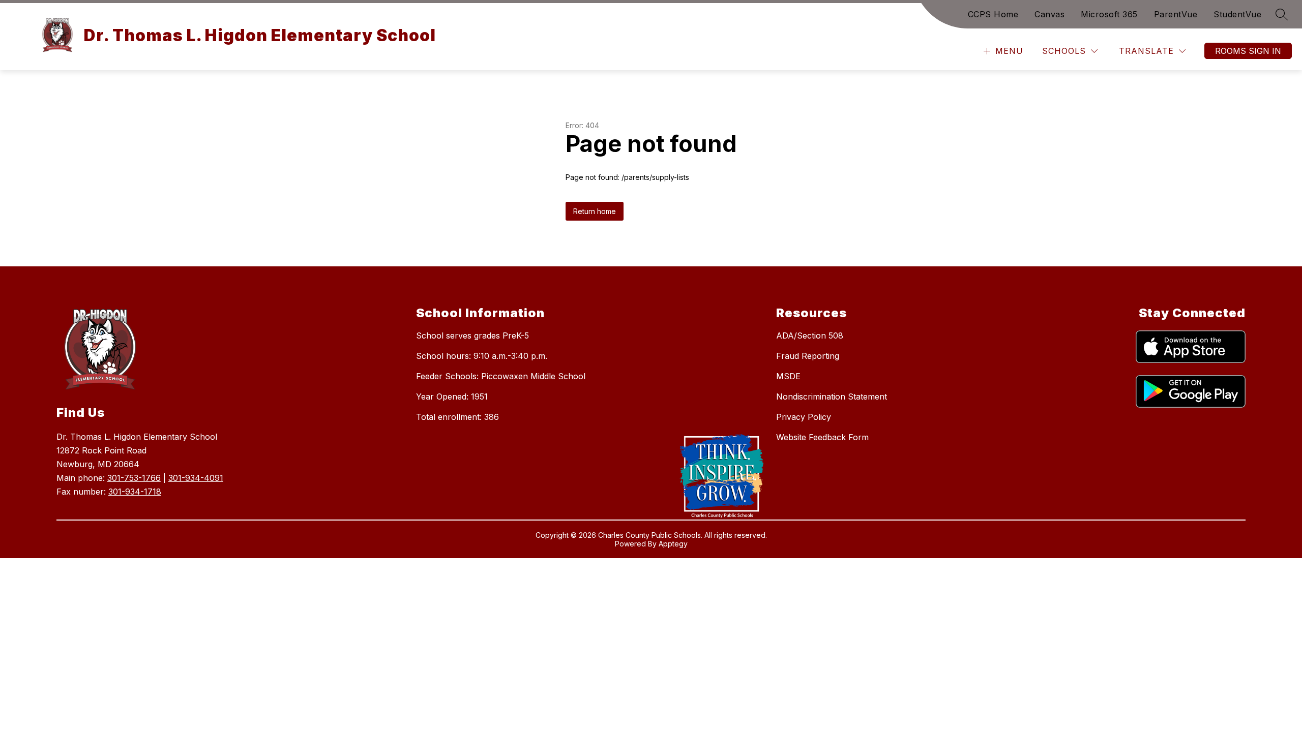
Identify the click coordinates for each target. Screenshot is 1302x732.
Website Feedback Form (822, 437)
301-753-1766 (134, 478)
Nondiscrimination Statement (831, 396)
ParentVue (1176, 14)
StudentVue (1237, 14)
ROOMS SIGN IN (1248, 51)
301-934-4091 (195, 478)
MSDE (788, 376)
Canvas (1049, 14)
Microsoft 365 (1109, 14)
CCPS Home (993, 14)
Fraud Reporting (807, 356)
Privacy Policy (803, 417)
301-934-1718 (134, 491)
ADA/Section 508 (809, 335)
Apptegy (673, 543)
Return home (594, 211)
